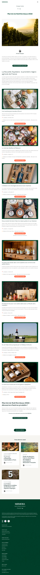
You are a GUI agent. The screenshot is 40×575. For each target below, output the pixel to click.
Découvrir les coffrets (20, 160)
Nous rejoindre (4, 548)
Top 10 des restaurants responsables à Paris (10, 458)
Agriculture (10, 453)
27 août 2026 (6, 453)
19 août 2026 (25, 454)
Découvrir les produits (20, 123)
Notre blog (3, 550)
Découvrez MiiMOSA (20, 430)
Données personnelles (5, 559)
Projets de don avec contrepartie (7, 526)
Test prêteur (4, 534)
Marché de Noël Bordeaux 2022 (20, 65)
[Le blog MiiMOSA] (5, 2)
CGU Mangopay (4, 556)
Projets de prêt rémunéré (5, 531)
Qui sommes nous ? (5, 544)
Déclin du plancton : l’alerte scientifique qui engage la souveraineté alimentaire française (29, 459)
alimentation (15, 453)
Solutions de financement (5, 539)
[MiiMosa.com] (20, 504)
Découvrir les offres (20, 357)
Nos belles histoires (5, 545)
